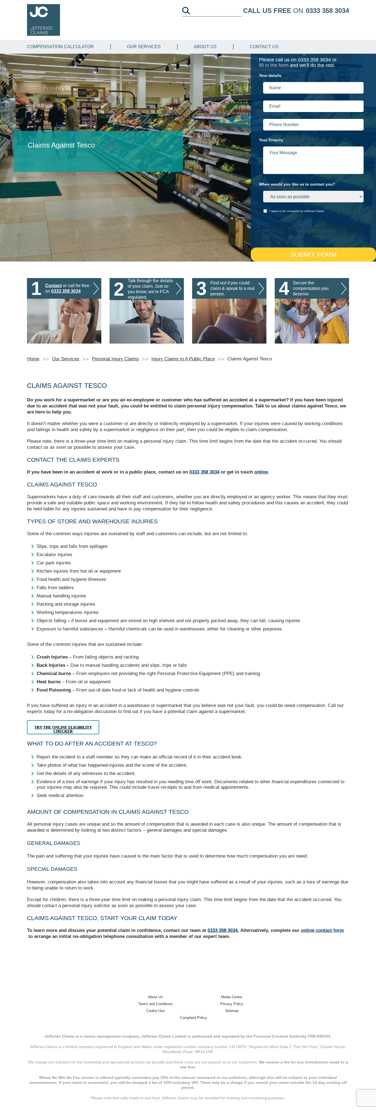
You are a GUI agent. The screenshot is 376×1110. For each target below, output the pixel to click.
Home (33, 358)
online (261, 472)
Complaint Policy (193, 1018)
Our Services (144, 46)
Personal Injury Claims (115, 358)
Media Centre (231, 997)
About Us (205, 46)
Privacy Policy (231, 1004)
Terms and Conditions (155, 1004)
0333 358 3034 (327, 10)
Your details (270, 75)
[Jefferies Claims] (43, 19)
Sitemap (231, 1011)
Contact (53, 285)
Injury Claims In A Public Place (183, 358)
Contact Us (264, 46)
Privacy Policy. (306, 239)
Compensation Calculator (60, 46)
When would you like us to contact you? (297, 184)
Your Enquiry (271, 140)
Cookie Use (155, 1011)
